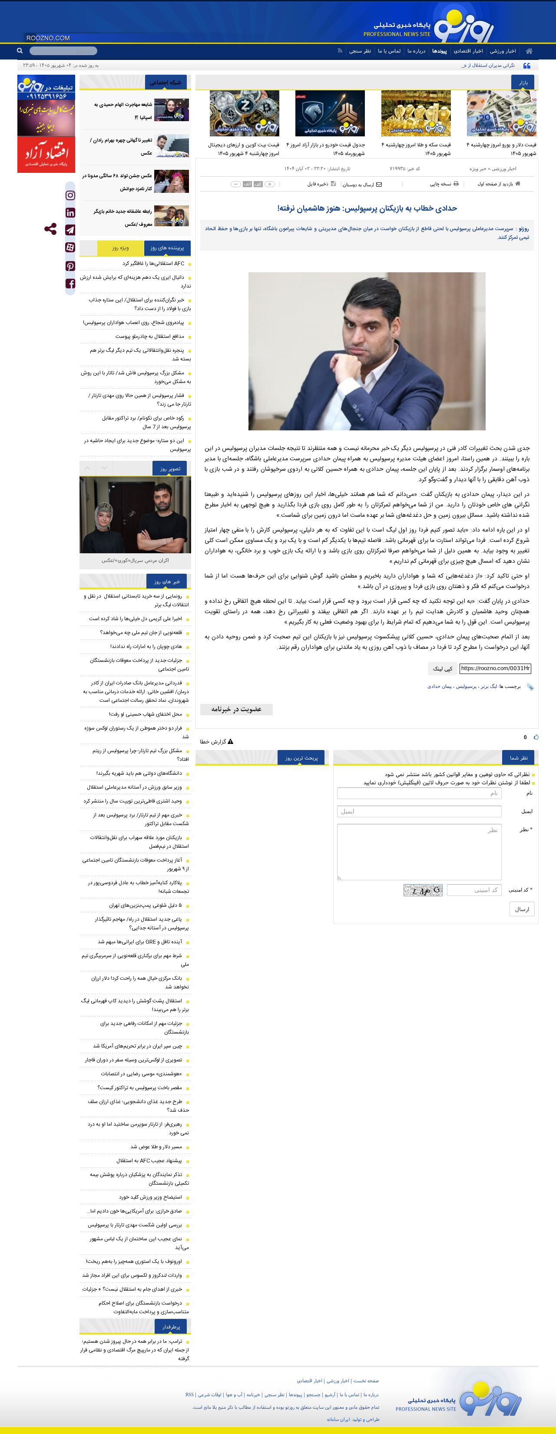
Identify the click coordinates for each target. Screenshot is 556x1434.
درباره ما (416, 50)
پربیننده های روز (167, 248)
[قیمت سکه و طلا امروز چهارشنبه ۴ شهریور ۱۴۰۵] (410, 113)
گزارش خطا (214, 741)
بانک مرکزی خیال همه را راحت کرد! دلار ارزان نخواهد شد (140, 982)
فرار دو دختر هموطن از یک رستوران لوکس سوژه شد (136, 732)
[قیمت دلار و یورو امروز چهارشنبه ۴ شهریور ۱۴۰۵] (496, 113)
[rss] (340, 50)
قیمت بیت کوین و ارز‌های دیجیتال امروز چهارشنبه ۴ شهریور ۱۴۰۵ (243, 149)
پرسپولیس (466, 686)
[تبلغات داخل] (46, 87)
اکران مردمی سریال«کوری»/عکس (135, 560)
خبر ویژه (478, 168)
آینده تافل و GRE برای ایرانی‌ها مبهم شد (140, 942)
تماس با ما (389, 50)
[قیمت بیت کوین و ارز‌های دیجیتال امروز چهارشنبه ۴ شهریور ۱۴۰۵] (238, 113)
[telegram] (70, 230)
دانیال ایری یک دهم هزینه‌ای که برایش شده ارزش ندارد (135, 282)
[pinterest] (70, 268)
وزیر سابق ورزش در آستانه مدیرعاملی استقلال (134, 787)
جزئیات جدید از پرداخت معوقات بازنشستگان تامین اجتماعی (139, 665)
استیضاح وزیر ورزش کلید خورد (150, 1197)
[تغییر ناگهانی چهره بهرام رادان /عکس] (171, 145)
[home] (526, 51)
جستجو (314, 1394)
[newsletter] (236, 709)
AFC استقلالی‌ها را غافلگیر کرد (153, 263)
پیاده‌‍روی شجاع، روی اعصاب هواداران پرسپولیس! (133, 322)
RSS (189, 1394)
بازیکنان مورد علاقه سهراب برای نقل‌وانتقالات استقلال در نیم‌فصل (139, 842)
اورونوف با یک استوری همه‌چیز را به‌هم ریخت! (134, 1261)
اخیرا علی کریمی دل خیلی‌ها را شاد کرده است (135, 619)
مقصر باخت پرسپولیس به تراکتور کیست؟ (139, 1088)
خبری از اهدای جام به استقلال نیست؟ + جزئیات (132, 1289)
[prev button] (104, 468)
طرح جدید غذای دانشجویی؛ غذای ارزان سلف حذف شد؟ (138, 1106)
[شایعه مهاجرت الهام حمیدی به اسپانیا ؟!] (171, 110)
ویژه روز (121, 248)
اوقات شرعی (210, 1394)
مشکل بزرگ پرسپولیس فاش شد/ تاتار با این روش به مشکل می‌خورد (136, 377)
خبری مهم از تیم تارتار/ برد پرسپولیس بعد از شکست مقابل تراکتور (141, 819)
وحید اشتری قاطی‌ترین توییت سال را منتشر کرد (132, 801)
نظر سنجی (360, 50)
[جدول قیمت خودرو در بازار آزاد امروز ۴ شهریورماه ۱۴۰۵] (324, 113)
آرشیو (330, 1394)
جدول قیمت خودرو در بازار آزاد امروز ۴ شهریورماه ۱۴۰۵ (325, 149)
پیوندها (439, 50)
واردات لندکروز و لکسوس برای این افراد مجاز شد (132, 1275)
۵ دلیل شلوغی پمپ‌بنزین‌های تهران (145, 905)
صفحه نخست (366, 1380)
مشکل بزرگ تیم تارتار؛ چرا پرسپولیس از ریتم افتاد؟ (141, 755)
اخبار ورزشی (504, 168)
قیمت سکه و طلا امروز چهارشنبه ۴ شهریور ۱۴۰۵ (416, 149)
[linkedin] (70, 215)
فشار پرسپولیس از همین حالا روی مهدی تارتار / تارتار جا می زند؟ (139, 400)
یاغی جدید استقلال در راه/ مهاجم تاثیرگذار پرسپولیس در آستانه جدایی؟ (142, 923)
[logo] (459, 1397)
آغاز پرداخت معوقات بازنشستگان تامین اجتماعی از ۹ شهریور (135, 864)
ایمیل (527, 811)
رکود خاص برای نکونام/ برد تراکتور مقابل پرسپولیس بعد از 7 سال (146, 422)
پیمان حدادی (439, 686)
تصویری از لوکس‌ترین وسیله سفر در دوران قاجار (133, 1060)
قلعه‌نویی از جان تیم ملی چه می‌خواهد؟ (141, 632)
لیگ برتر (489, 686)
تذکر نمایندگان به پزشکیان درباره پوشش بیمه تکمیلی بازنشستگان (139, 1179)
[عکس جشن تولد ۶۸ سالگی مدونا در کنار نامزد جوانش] (171, 181)
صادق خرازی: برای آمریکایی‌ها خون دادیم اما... (134, 1211)
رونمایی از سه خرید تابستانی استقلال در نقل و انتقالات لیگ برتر (136, 600)
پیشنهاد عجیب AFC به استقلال (149, 1160)
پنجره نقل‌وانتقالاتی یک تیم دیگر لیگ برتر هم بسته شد (140, 354)
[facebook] (70, 285)
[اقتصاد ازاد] (46, 154)
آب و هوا (234, 1394)
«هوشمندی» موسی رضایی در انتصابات (141, 1074)
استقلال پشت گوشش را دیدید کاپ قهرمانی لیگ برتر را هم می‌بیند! (135, 1005)
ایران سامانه (338, 1419)
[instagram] (70, 197)
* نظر (526, 829)
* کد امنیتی (521, 890)
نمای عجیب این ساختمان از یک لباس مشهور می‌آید (139, 1243)
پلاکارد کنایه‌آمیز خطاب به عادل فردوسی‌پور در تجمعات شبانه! (138, 887)
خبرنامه (253, 1394)
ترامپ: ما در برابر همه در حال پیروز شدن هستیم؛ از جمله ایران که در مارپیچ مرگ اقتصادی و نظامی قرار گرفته (134, 1350)
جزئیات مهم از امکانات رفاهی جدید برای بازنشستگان (144, 1028)
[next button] (87, 468)
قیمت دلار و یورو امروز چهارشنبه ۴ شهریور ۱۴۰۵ (501, 149)
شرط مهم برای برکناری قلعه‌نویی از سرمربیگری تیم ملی (135, 960)
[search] (23, 50)
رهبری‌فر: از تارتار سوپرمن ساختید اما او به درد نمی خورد (138, 1128)
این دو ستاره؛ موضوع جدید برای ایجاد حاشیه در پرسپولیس (137, 445)
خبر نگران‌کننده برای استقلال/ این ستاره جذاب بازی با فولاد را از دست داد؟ (140, 304)
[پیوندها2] (46, 118)
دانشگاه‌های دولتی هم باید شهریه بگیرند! (139, 773)
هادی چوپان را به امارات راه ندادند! (146, 646)
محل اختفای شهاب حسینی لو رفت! (145, 714)
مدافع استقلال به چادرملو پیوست (150, 336)
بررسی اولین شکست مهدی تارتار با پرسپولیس (135, 1225)
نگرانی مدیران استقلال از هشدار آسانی (478, 65)
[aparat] (70, 247)
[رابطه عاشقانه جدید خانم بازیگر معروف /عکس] (171, 216)
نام (529, 793)
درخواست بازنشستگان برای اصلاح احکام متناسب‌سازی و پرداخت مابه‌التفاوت (144, 1307)
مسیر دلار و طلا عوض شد (156, 1147)
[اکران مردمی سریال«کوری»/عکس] (135, 532)
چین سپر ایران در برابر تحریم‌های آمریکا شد (137, 1046)
